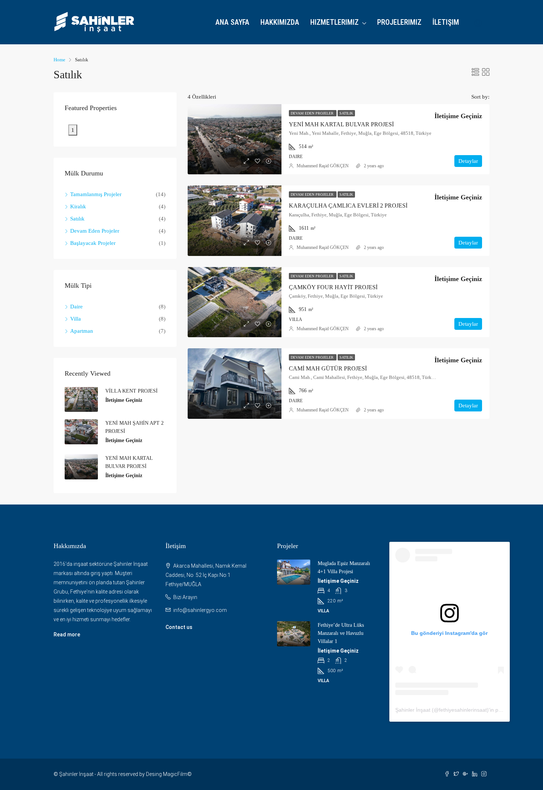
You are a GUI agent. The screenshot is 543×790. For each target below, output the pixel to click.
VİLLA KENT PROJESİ (131, 391)
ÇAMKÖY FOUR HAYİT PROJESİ (333, 287)
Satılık (346, 113)
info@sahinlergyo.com (200, 610)
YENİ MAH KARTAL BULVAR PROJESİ (341, 124)
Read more (67, 634)
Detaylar (468, 161)
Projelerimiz (399, 22)
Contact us (178, 627)
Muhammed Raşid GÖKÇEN (323, 165)
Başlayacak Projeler (93, 243)
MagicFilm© (177, 774)
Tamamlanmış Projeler (96, 194)
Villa (75, 319)
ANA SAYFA (232, 22)
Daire (76, 306)
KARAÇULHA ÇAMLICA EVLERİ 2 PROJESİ (348, 205)
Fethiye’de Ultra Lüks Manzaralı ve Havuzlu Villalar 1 (341, 633)
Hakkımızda (279, 22)
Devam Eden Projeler (313, 113)
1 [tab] (72, 130)
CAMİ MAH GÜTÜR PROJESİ (328, 368)
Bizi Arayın (185, 597)
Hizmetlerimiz (334, 22)
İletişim (446, 22)
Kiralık (78, 206)
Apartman (81, 331)
